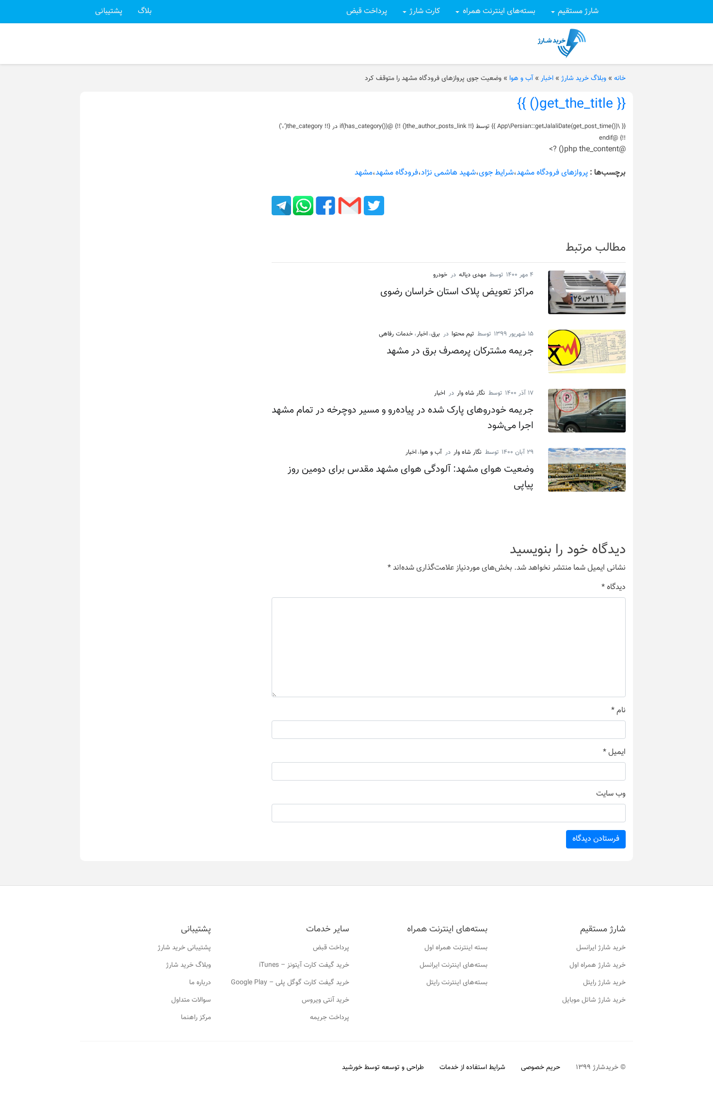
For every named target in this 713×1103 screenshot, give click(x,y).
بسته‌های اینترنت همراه (499, 11)
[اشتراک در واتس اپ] (302, 206)
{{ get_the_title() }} (571, 104)
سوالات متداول (191, 1000)
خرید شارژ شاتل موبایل (594, 1000)
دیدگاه (613, 587)
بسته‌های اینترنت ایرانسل (453, 965)
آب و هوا (521, 78)
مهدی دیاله (472, 275)
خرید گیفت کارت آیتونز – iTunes (304, 965)
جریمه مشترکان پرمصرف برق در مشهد (460, 351)
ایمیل (614, 752)
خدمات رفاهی (396, 334)
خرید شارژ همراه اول (597, 965)
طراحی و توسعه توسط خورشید (383, 1067)
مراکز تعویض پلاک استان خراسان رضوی (457, 292)
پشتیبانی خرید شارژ (184, 948)
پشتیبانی (108, 11)
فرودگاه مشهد (396, 173)
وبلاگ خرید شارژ (583, 78)
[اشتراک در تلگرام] (281, 206)
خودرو (440, 275)
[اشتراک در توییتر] (373, 206)
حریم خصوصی (540, 1067)
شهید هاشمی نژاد (448, 173)
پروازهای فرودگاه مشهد (552, 173)
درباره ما (200, 982)
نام (618, 711)
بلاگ (145, 11)
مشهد (364, 173)
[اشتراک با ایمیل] (349, 206)
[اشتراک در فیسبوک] (324, 206)
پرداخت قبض (366, 11)
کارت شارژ (424, 11)
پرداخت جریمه (329, 1017)
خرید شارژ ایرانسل (601, 948)
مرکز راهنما (196, 1017)
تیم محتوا (463, 334)
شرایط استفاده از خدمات (472, 1067)
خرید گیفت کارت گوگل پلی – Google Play (290, 982)
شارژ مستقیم (578, 11)
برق (435, 334)
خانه (620, 78)
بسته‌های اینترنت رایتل (456, 982)
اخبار (547, 78)
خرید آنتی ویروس (325, 1000)
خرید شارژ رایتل (604, 982)
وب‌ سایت (611, 794)
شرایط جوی (496, 173)
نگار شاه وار (471, 393)
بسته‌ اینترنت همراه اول (455, 948)
